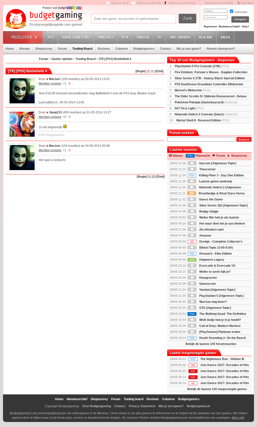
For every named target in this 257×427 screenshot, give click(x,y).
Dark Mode (247, 3)
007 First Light (189, 108)
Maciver (54, 79)
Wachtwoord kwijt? (229, 26)
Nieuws (24, 48)
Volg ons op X (119, 3)
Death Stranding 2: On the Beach (217, 338)
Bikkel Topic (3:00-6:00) (216, 247)
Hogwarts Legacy (206, 259)
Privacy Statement (142, 406)
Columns (121, 48)
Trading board (133, 399)
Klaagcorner (208, 277)
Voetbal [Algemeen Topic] (217, 290)
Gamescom (207, 284)
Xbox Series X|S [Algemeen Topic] (223, 205)
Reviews (104, 48)
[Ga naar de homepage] (43, 19)
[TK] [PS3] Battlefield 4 (115, 59)
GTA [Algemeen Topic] (215, 308)
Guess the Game (210, 199)
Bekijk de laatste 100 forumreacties (210, 344)
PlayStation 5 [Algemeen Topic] (221, 296)
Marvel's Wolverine (193, 90)
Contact (165, 48)
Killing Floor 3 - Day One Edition (216, 175)
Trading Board (82, 48)
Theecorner (207, 169)
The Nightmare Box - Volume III (222, 359)
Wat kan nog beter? (213, 302)
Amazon (205, 235)
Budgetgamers (144, 48)
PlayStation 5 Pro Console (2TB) (202, 66)
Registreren (210, 26)
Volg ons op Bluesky (148, 3)
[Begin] (141, 71)
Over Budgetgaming (96, 406)
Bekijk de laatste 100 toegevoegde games (217, 389)
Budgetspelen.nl (198, 406)
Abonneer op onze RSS (219, 3)
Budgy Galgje (208, 211)
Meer (225, 37)
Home (10, 48)
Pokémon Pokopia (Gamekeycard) (206, 102)
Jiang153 (55, 112)
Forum (62, 48)
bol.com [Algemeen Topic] (217, 163)
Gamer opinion (61, 59)
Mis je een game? (188, 48)
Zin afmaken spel (211, 229)
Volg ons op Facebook (182, 3)
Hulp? (245, 26)
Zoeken (244, 139)
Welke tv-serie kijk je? (215, 271)
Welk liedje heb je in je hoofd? (220, 320)
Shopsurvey (43, 48)
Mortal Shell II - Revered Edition (202, 120)
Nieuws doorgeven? (221, 48)
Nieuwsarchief (77, 399)
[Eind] (159, 71)
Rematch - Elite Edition (210, 253)
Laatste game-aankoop (215, 181)
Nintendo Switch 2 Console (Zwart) (206, 114)
